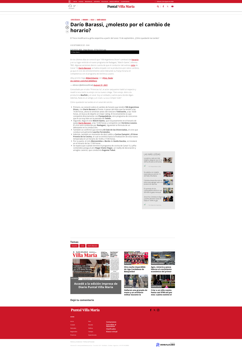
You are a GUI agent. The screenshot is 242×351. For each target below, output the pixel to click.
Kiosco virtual (114, 1)
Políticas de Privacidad (88, 341)
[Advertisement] (158, 112)
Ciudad (81, 1)
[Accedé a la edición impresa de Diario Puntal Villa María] (95, 265)
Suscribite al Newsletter (111, 325)
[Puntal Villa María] (85, 311)
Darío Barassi (85, 68)
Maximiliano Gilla (156, 166)
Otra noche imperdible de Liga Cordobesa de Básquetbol (134, 269)
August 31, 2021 (101, 85)
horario (135, 59)
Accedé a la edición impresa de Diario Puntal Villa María (96, 285)
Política (90, 328)
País (89, 321)
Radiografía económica (157, 263)
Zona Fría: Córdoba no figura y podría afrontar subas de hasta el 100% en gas (153, 198)
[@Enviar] (67, 31)
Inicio (75, 1)
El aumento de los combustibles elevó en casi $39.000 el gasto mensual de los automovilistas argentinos (153, 192)
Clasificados (125, 1)
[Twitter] (67, 27)
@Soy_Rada (107, 78)
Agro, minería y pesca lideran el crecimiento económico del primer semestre (161, 270)
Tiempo (90, 331)
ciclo (133, 65)
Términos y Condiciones (76, 341)
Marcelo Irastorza (156, 205)
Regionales (88, 1)
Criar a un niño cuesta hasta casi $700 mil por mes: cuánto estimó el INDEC (161, 293)
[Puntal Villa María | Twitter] (168, 7)
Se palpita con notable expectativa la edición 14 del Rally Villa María (152, 174)
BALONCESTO (128, 263)
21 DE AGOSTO (74, 278)
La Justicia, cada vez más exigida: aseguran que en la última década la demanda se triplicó (153, 161)
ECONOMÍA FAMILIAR (156, 286)
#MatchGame (92, 78)
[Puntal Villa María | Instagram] (158, 310)
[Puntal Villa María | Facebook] (163, 7)
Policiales (104, 1)
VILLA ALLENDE (128, 286)
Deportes (97, 1)
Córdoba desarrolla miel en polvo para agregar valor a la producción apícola (153, 182)
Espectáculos (92, 335)
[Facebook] (67, 23)
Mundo (90, 325)
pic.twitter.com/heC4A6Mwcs (83, 81)
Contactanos (111, 322)
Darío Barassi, (84, 123)
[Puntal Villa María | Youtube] (172, 7)
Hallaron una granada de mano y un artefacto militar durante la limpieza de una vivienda (135, 293)
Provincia (73, 335)
